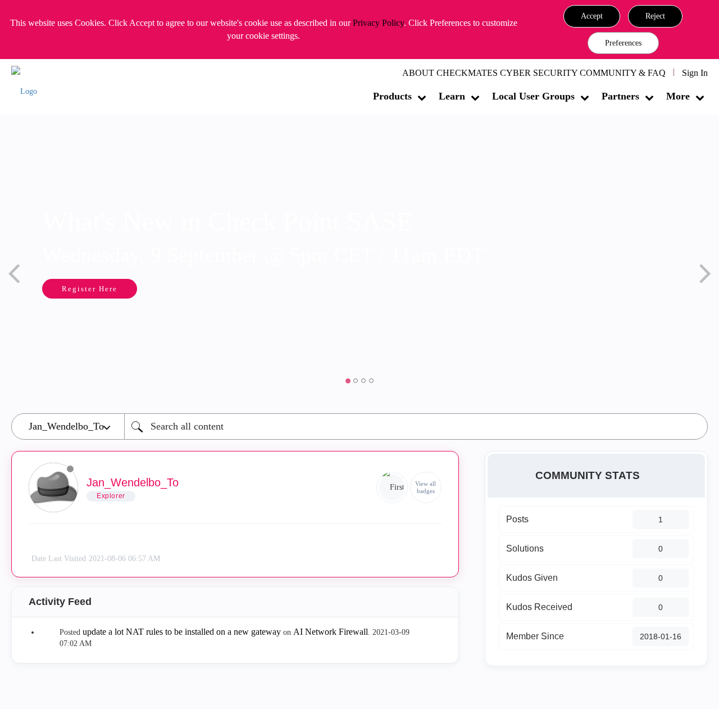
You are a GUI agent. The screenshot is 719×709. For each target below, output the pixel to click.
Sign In (695, 73)
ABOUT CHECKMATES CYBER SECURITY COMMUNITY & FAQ (534, 73)
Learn (452, 96)
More (678, 96)
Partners (620, 96)
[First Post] (392, 487)
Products (392, 96)
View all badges (425, 487)
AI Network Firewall (330, 631)
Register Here (89, 288)
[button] (591, 16)
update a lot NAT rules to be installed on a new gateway (182, 631)
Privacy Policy (378, 23)
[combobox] (416, 426)
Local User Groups (533, 96)
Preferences (623, 43)
